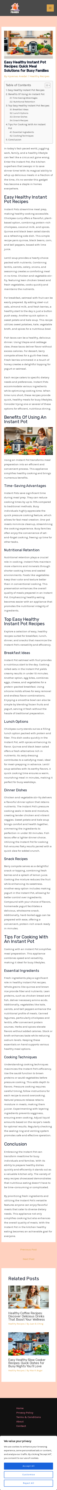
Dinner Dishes (20, 116)
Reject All (28, 1483)
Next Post (28, 1259)
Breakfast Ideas (20, 109)
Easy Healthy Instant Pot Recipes (26, 90)
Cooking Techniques (23, 135)
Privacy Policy (24, 1412)
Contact (21, 1425)
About (20, 1421)
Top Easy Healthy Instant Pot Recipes (28, 105)
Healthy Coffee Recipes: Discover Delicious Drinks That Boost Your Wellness (26, 1316)
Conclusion (14, 139)
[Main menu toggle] (50, 8)
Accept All (29, 1466)
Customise (28, 1474)
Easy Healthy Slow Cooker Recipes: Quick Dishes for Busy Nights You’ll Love (27, 1363)
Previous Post (28, 1249)
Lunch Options (20, 113)
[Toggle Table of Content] (46, 85)
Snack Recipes (20, 120)
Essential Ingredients (23, 132)
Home (20, 1408)
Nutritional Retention (24, 101)
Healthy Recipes (39, 76)
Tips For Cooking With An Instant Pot (27, 126)
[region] (28, 1463)
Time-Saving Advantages (25, 98)
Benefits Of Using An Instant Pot (26, 94)
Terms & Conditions (28, 1417)
